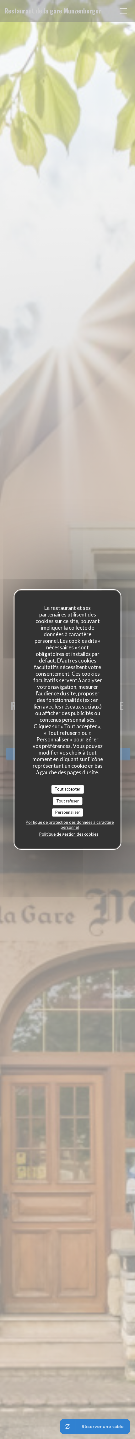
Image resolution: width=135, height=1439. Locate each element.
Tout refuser (67, 800)
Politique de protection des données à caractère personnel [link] (70, 825)
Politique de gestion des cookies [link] (68, 834)
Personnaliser (67, 812)
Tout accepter (67, 789)
